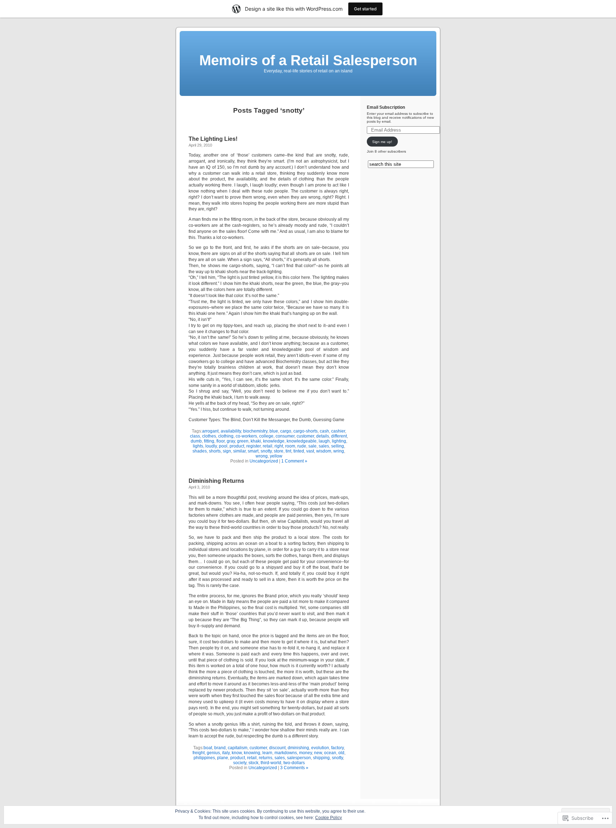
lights (198, 446)
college (266, 436)
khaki (256, 441)
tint (288, 451)
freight (198, 752)
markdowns (285, 752)
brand (220, 747)
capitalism (237, 747)
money (305, 752)
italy (226, 752)
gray (231, 441)
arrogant (210, 431)
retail (267, 446)
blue (274, 431)
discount (277, 747)
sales (324, 446)
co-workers (246, 436)
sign (227, 451)
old (341, 752)
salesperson (299, 757)
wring (338, 451)
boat (208, 747)
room (290, 446)
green (242, 441)
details (322, 436)
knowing (252, 752)
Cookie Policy (328, 817)
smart (253, 451)
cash (324, 431)
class (195, 436)
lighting (339, 441)
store (278, 451)
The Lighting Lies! (213, 139)
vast (310, 451)
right (278, 446)
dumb (196, 441)
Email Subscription (386, 107)
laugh (324, 441)
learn (267, 752)
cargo (285, 431)
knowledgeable (302, 441)
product (237, 446)
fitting (209, 441)
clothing (225, 436)
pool (223, 446)
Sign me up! (382, 142)
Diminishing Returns (216, 481)
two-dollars (294, 762)
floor (220, 441)
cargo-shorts (305, 431)
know (237, 752)
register (253, 446)
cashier (338, 431)
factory (337, 747)
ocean (330, 752)
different (339, 436)
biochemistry (255, 431)
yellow (276, 456)
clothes (209, 436)
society (239, 762)
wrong (262, 456)
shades (199, 451)
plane (222, 757)
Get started (365, 8)
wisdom (323, 451)
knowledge (273, 441)
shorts (215, 451)
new (318, 752)
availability (231, 431)
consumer (285, 436)
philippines (204, 757)
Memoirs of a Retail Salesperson (308, 60)
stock (253, 762)
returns (265, 757)
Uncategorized (264, 461)
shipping (321, 757)
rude (301, 446)
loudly (211, 446)
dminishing (298, 747)
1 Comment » (294, 461)
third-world (271, 762)
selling (337, 446)
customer (305, 436)
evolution (320, 747)
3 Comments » (294, 767)
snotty (266, 451)
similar (239, 451)
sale (312, 446)
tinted (298, 451)
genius (213, 752)
